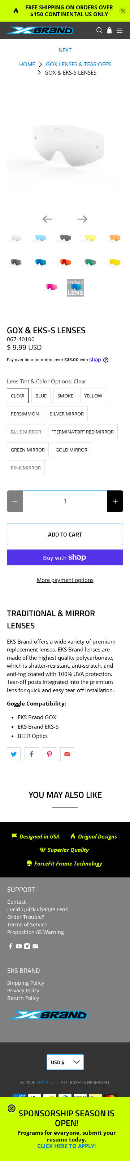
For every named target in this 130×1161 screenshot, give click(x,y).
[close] (11, 1108)
